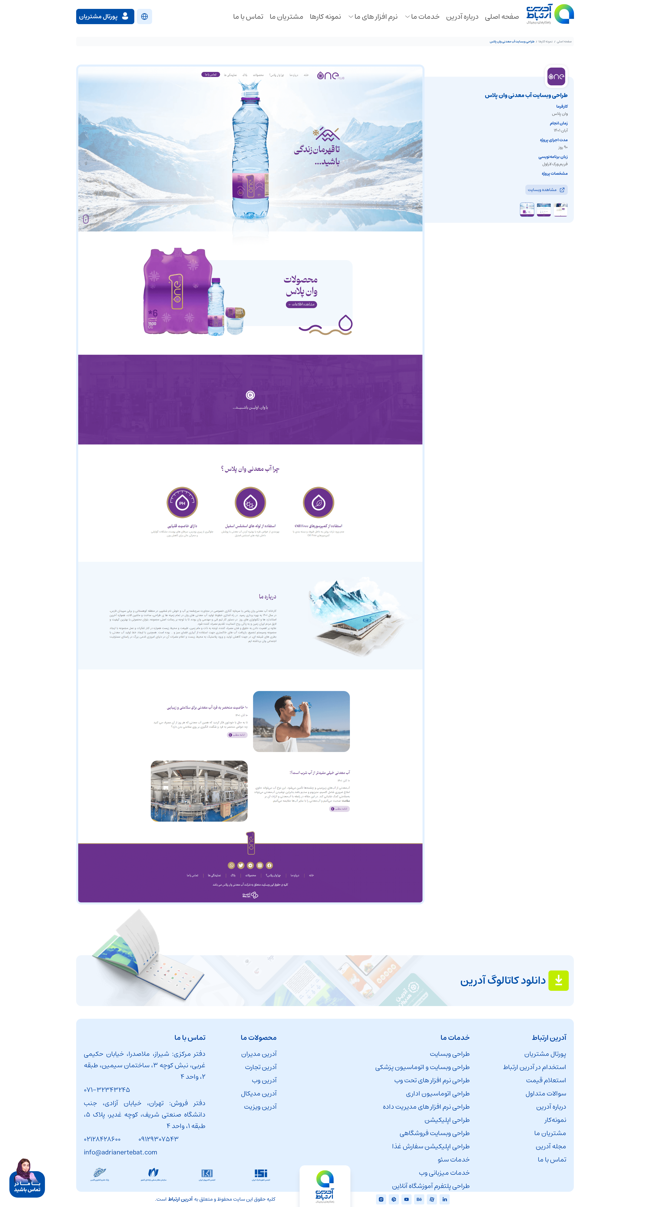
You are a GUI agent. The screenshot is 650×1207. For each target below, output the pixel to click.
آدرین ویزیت (260, 1106)
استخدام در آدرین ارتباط (534, 1067)
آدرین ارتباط (180, 1199)
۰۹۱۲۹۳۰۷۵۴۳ (158, 1139)
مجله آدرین (551, 1146)
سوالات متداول (546, 1093)
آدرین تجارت (261, 1067)
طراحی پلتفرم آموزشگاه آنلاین (431, 1186)
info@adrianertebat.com (120, 1152)
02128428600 (102, 1139)
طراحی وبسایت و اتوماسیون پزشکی (422, 1067)
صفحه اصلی (564, 41)
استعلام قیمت (546, 1080)
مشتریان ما (550, 1133)
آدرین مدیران (259, 1054)
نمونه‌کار (555, 1120)
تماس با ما (552, 1159)
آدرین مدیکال (259, 1093)
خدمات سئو (454, 1159)
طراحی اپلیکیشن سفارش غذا (431, 1146)
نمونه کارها (546, 41)
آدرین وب (264, 1080)
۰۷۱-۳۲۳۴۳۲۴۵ (107, 1090)
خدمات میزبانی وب (444, 1173)
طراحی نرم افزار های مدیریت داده (426, 1106)
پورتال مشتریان (545, 1054)
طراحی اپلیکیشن (447, 1120)
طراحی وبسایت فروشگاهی (435, 1133)
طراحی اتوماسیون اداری (438, 1093)
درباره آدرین (551, 1106)
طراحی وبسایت (450, 1054)
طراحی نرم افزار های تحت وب (432, 1080)
